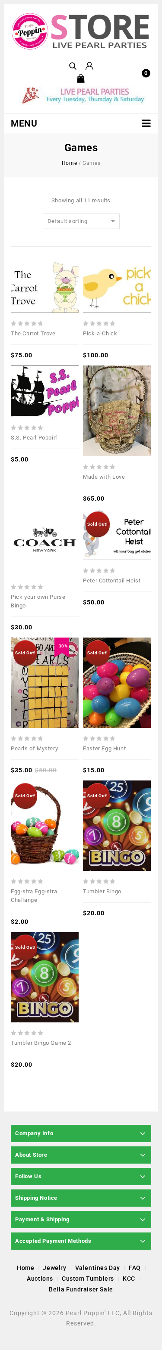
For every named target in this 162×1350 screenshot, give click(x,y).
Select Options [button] (58, 267)
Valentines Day (97, 1267)
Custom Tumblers (88, 1278)
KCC (129, 1278)
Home (69, 163)
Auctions (40, 1278)
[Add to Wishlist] (45, 267)
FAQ (135, 1267)
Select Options (130, 514)
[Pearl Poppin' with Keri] (81, 31)
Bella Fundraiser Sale (81, 1289)
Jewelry (54, 1267)
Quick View (31, 267)
